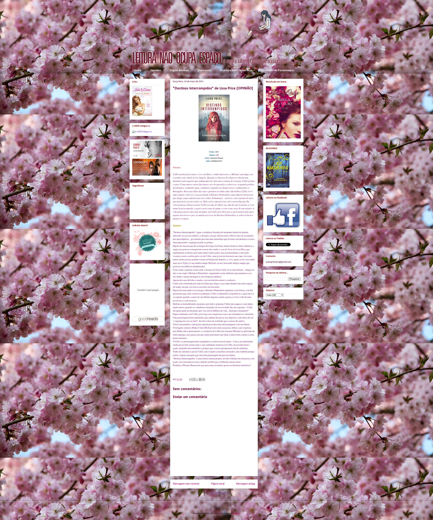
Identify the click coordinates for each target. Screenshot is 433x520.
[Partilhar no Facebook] (200, 379)
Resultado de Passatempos (277, 70)
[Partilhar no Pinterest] (203, 379)
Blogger (236, 513)
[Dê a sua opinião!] (194, 379)
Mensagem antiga (245, 483)
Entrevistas (204, 70)
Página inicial (217, 483)
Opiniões (155, 70)
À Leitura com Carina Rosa (236, 70)
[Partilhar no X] (197, 379)
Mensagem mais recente (186, 483)
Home (137, 70)
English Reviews (179, 70)
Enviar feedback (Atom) (220, 493)
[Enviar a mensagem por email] (190, 379)
